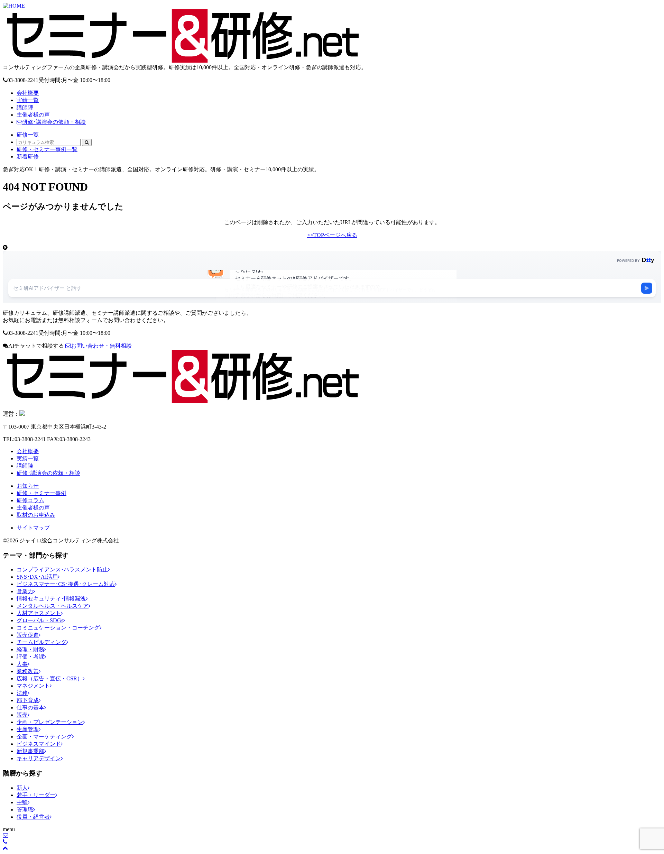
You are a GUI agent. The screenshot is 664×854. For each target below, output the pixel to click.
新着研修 (28, 156)
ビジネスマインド (39, 744)
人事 (22, 664)
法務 (22, 693)
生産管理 (28, 729)
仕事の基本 (30, 707)
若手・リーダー (36, 795)
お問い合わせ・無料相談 (101, 346)
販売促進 (28, 635)
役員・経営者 (33, 817)
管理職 (25, 809)
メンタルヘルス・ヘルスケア (53, 606)
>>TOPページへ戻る (332, 235)
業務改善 (28, 671)
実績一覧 (28, 100)
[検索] (87, 142)
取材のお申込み (36, 515)
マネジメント (33, 686)
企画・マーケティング (44, 737)
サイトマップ (33, 528)
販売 (22, 715)
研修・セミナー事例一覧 (47, 149)
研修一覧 (28, 135)
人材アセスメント (39, 613)
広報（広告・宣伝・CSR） (50, 678)
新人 (22, 788)
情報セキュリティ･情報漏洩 (51, 599)
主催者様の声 (33, 115)
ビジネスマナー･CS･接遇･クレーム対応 (66, 584)
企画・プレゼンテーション (50, 722)
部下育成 (28, 700)
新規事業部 (30, 751)
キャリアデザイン (39, 758)
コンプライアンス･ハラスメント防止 (62, 569)
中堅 (22, 802)
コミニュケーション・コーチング (58, 628)
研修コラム (30, 500)
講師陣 (25, 107)
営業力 (25, 591)
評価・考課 (30, 657)
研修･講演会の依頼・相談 (54, 122)
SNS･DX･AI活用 (37, 577)
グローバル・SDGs (40, 620)
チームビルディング (41, 642)
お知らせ (28, 486)
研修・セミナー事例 (41, 493)
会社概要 (28, 93)
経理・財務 (30, 649)
